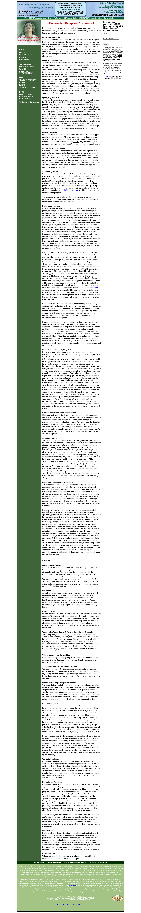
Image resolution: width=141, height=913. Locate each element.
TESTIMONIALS (25, 64)
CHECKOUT (24, 60)
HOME (21, 50)
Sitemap (81, 905)
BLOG (21, 92)
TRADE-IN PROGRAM (27, 80)
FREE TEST (23, 52)
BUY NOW (23, 57)
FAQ (21, 78)
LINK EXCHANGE (26, 94)
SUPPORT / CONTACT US (29, 87)
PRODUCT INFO (25, 55)
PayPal (95, 288)
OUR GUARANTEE (26, 67)
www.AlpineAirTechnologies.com (32, 879)
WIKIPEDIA (72, 885)
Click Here (108, 76)
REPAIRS (23, 82)
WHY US (22, 69)
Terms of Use (61, 905)
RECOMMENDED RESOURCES (75, 862)
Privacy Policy (72, 905)
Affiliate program (71, 190)
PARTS (22, 85)
